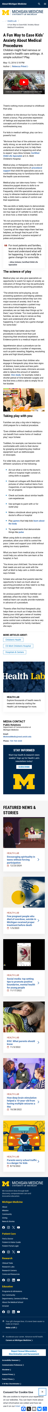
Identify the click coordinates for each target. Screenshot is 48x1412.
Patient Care (9, 1233)
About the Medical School (12, 1302)
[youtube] (18, 1227)
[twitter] (13, 1227)
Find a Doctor (7, 1239)
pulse (21, 532)
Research (7, 1258)
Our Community (8, 1295)
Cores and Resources (11, 1274)
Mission (5, 1210)
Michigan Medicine (12, 1202)
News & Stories (8, 1221)
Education (7, 1286)
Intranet (5, 1306)
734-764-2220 (16, 741)
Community (7, 1214)
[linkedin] (13, 1280)
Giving (4, 1218)
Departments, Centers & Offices (15, 1299)
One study (16, 375)
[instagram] (8, 1227)
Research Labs (8, 1267)
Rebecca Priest (19, 66)
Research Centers (9, 1270)
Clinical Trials (7, 1263)
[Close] (42, 1392)
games (16, 521)
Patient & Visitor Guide (11, 1242)
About (4, 1207)
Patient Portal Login (10, 1246)
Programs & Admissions (12, 1291)
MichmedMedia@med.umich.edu (17, 737)
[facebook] (3, 1227)
